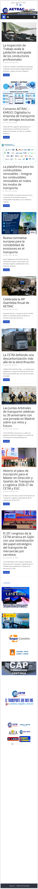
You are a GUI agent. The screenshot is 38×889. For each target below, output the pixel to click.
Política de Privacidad (23, 886)
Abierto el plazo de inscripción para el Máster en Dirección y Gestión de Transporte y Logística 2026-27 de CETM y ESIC (18, 479)
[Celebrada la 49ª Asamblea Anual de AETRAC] (19, 277)
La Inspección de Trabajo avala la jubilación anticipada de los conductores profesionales (17, 52)
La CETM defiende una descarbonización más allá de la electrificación (19, 358)
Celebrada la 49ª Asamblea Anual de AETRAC (16, 302)
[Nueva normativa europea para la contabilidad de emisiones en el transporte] (19, 213)
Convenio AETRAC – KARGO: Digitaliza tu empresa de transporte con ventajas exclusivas (19, 114)
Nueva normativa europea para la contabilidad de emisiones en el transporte (15, 245)
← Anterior (6, 583)
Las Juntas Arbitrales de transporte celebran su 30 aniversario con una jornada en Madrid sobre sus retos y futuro (19, 417)
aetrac (16, 62)
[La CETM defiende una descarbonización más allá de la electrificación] (19, 329)
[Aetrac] (4, 17)
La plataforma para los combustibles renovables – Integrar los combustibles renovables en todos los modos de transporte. (18, 177)
